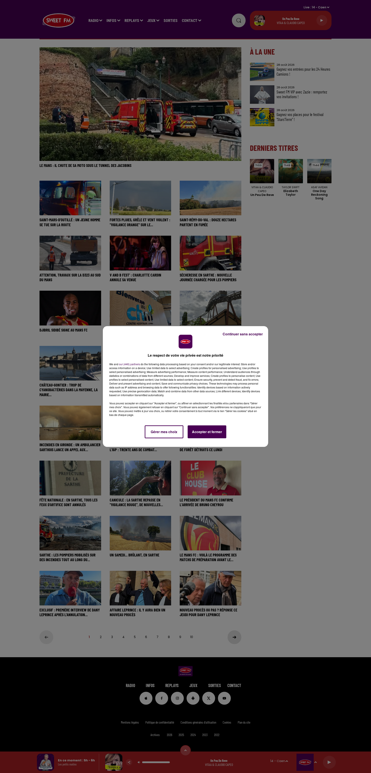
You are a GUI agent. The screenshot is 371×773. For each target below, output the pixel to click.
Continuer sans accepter (243, 334)
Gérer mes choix (164, 431)
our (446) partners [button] (129, 364)
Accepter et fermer (207, 431)
